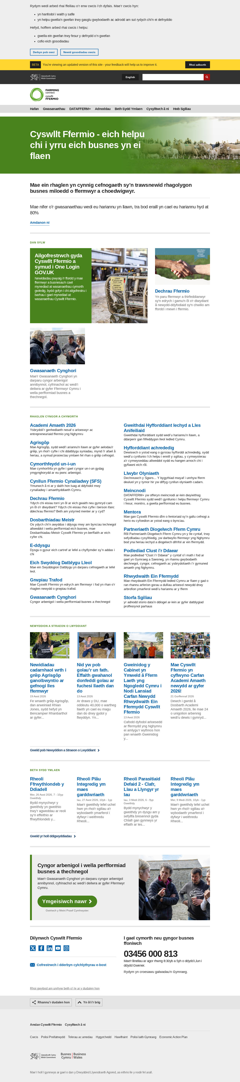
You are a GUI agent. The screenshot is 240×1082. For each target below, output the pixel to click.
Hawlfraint (121, 1037)
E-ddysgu (40, 545)
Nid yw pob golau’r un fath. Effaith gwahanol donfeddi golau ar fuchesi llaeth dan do (95, 677)
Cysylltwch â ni (157, 109)
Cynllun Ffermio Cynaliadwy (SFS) (65, 481)
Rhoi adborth (197, 64)
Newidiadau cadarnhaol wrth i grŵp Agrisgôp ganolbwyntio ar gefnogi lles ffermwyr (48, 677)
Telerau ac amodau (80, 1037)
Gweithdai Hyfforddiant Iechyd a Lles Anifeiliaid (162, 428)
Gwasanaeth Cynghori (53, 370)
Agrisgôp (39, 442)
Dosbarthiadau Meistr (52, 519)
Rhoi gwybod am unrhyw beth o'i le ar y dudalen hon (65, 988)
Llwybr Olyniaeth (141, 473)
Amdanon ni (40, 222)
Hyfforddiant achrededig (149, 447)
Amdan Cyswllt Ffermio (46, 1024)
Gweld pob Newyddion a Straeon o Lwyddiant (62, 750)
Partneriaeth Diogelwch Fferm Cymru (162, 529)
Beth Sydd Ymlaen (128, 109)
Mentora (132, 511)
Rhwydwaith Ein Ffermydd (151, 576)
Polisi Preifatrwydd (53, 1037)
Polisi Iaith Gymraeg (143, 1037)
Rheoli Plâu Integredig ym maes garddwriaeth (91, 786)
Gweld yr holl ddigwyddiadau (51, 836)
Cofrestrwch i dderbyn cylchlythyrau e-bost (71, 965)
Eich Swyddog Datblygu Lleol (61, 562)
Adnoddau (103, 109)
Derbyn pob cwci (44, 52)
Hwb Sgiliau (182, 109)
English (130, 77)
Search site (207, 77)
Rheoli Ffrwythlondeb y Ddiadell (47, 784)
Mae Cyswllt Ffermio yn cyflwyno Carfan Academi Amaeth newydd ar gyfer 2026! (188, 677)
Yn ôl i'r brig (91, 1002)
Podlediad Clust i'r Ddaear (151, 550)
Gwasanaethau (54, 109)
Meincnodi (135, 490)
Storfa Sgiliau (138, 597)
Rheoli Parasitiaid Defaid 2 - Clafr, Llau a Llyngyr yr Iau (142, 786)
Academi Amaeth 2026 (53, 425)
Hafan (34, 109)
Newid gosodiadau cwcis (79, 52)
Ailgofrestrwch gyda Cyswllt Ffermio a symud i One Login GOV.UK (58, 264)
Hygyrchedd (103, 1037)
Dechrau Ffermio (172, 291)
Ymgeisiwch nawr (64, 901)
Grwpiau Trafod (46, 579)
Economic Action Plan (173, 1037)
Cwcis (34, 1037)
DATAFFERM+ (80, 109)
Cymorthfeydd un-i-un (53, 463)
